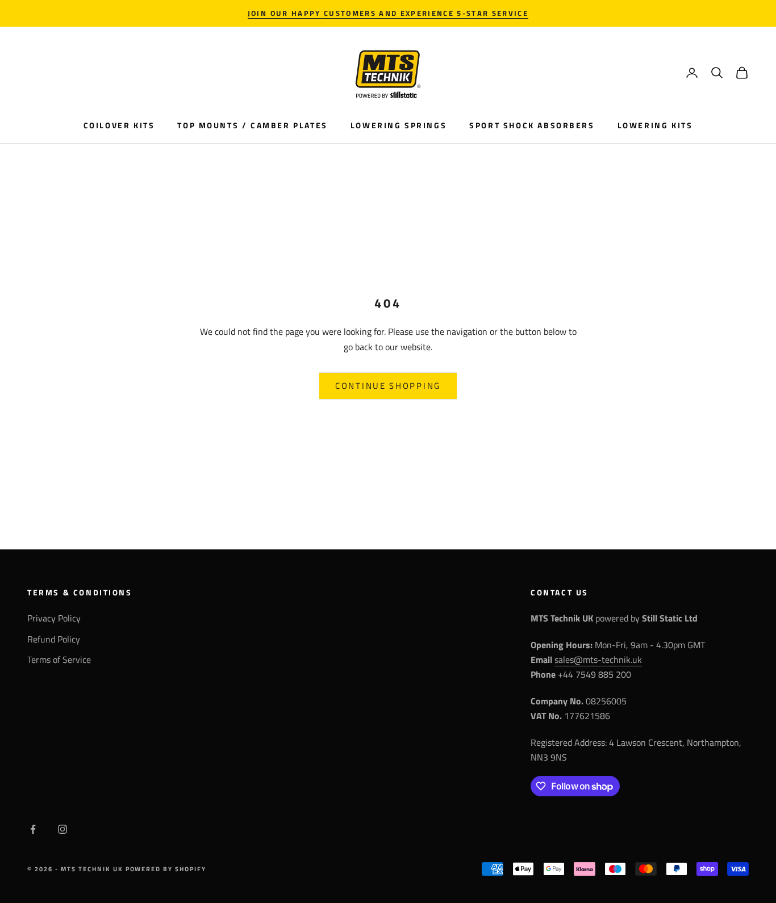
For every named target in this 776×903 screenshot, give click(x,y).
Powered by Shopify (166, 868)
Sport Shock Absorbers (531, 125)
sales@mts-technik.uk (598, 659)
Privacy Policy (54, 618)
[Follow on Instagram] (62, 829)
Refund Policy (53, 639)
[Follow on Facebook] (33, 829)
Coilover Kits (119, 125)
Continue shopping (388, 385)
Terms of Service (59, 659)
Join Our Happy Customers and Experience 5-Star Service (388, 13)
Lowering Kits (655, 125)
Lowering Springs (399, 125)
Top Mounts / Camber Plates (252, 125)
